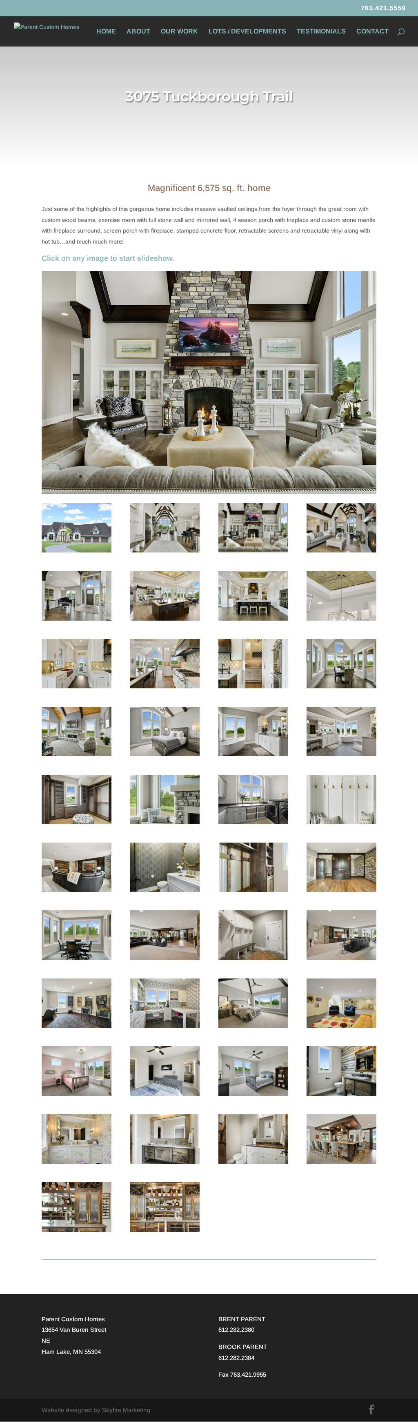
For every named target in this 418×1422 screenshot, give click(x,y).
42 (351, 476)
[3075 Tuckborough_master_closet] (76, 822)
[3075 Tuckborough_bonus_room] (341, 1026)
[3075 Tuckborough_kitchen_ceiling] (341, 618)
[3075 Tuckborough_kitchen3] (165, 686)
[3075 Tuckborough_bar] (165, 1230)
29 (261, 476)
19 (191, 476)
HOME (106, 32)
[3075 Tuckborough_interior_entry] (76, 618)
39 (330, 476)
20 (198, 476)
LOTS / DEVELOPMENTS (247, 32)
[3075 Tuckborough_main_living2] (165, 618)
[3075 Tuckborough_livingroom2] (341, 550)
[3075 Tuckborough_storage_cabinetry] (253, 890)
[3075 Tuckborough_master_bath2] (253, 754)
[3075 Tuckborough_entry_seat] (341, 822)
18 (184, 476)
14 (157, 476)
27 (247, 476)
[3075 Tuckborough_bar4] (341, 1161)
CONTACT (372, 32)
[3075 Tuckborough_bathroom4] (341, 1094)
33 (288, 476)
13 (150, 476)
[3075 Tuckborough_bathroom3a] (76, 1161)
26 (240, 476)
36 (309, 476)
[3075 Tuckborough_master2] (253, 1026)
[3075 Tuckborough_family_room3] (165, 958)
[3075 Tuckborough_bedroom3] (165, 1094)
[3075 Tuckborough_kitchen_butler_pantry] (253, 686)
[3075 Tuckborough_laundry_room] (253, 822)
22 (212, 476)
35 (302, 476)
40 (337, 476)
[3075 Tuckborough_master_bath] (341, 754)
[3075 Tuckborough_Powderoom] (165, 890)
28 (254, 476)
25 (233, 476)
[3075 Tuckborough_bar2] (76, 1230)
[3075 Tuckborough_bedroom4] (76, 1094)
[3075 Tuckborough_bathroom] (253, 1161)
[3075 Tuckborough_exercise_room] (341, 890)
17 (177, 476)
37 (316, 476)
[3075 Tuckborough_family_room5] (76, 890)
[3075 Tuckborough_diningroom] (341, 686)
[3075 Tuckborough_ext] (76, 550)
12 (143, 476)
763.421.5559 (383, 8)
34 (295, 476)
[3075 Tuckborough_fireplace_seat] (165, 822)
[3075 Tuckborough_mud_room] (253, 958)
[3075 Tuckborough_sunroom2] (76, 754)
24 (226, 476)
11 (136, 476)
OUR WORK (179, 32)
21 (205, 476)
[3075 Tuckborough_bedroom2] (253, 1094)
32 (281, 476)
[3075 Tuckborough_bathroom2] (165, 1161)
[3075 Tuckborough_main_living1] (165, 550)
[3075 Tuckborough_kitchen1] (253, 618)
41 (344, 476)
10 (129, 476)
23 (219, 476)
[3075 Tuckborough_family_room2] (341, 958)
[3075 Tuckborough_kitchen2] (76, 686)
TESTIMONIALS (321, 32)
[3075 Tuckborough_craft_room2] (165, 1026)
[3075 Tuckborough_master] (165, 754)
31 (274, 476)
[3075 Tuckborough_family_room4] (76, 958)
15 (163, 476)
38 (323, 476)
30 (268, 476)
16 (170, 476)
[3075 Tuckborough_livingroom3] (209, 491)
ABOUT (138, 32)
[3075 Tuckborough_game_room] (76, 1026)
